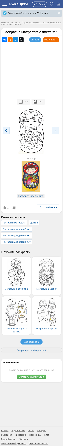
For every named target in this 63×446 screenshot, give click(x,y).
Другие (34, 222)
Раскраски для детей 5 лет (17, 241)
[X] (21, 39)
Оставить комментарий (31, 376)
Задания (23, 439)
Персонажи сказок (38, 443)
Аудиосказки (18, 431)
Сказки (4, 431)
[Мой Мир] (15, 39)
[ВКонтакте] (4, 39)
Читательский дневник (13, 443)
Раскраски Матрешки (14, 222)
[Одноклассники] (10, 39)
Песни (31, 431)
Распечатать (51, 39)
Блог (46, 435)
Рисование (20, 435)
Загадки (41, 431)
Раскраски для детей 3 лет (17, 229)
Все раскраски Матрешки (30, 350)
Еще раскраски (31, 341)
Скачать (35, 39)
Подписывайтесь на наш (28, 13)
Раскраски (6, 435)
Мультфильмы (8, 439)
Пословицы (35, 435)
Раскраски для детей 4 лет (17, 235)
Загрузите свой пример (30, 195)
